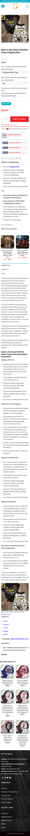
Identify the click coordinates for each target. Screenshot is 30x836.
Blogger (5, 631)
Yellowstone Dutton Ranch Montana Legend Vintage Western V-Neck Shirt (7, 254)
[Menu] (2, 6)
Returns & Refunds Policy (9, 792)
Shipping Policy (6, 817)
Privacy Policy (5, 795)
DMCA (3, 824)
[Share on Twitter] (9, 158)
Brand (3, 274)
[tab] (15, 265)
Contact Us (5, 813)
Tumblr (5, 628)
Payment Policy (6, 820)
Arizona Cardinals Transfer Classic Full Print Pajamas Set (22, 682)
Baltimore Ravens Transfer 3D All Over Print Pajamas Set (7, 682)
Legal (3, 827)
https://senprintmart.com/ (19, 639)
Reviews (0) (5, 269)
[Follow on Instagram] (5, 778)
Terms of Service (7, 799)
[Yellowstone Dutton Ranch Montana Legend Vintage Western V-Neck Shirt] (7, 242)
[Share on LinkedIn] (19, 158)
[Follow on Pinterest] (10, 778)
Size (2, 77)
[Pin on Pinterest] (16, 158)
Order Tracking (6, 802)
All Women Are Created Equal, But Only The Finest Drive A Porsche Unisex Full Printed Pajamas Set (7, 710)
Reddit (5, 634)
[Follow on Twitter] (7, 778)
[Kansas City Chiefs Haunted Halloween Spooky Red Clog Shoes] (22, 242)
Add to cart (19, 119)
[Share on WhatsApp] (2, 158)
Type (3, 67)
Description (5, 265)
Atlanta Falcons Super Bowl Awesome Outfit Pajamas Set (7, 738)
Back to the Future (11, 229)
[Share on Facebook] (6, 158)
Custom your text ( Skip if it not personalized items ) (14, 89)
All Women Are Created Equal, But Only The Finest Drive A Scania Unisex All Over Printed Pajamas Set (22, 740)
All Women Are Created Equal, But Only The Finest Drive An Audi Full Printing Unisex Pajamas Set (22, 709)
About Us (4, 788)
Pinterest (6, 624)
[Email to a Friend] (13, 158)
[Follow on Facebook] (2, 778)
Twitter (5, 621)
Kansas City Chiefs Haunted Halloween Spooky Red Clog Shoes (22, 253)
